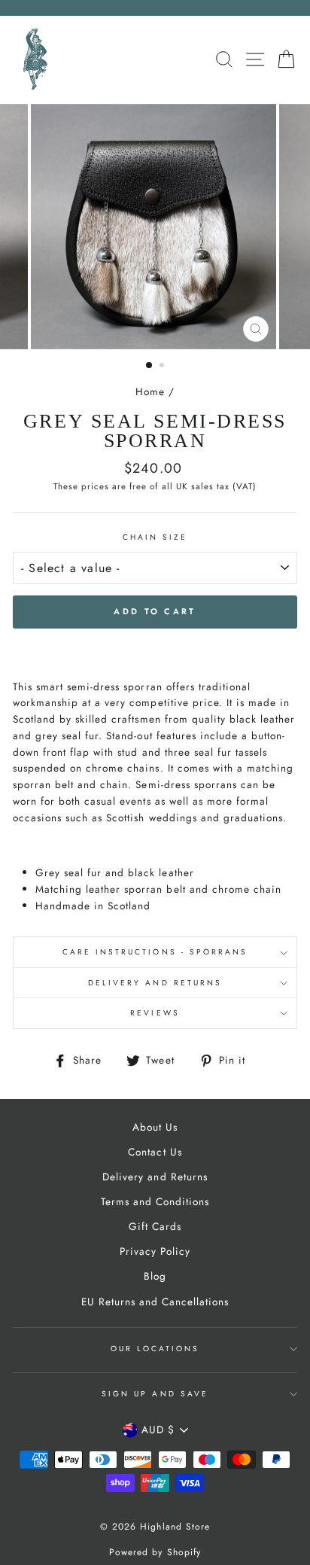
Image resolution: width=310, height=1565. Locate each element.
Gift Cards (155, 1226)
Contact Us (154, 1151)
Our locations (155, 1348)
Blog (155, 1275)
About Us (155, 1126)
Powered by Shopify (154, 1552)
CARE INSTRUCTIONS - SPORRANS (155, 952)
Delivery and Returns (155, 982)
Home (150, 391)
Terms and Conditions (155, 1201)
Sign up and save (155, 1393)
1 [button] (149, 366)
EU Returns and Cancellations (155, 1301)
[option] (155, 226)
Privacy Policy (155, 1251)
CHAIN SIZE (155, 537)
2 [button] (163, 366)
